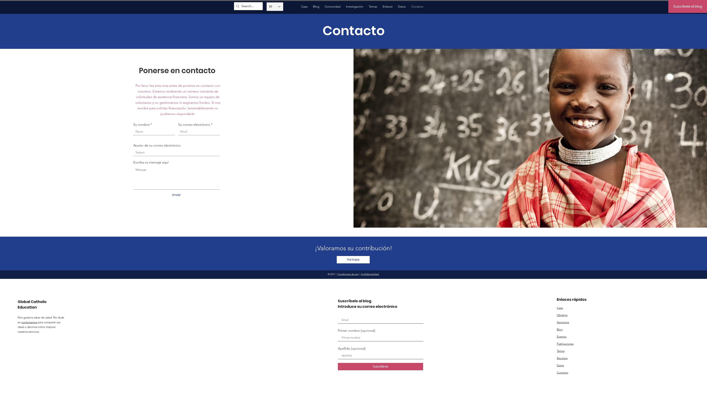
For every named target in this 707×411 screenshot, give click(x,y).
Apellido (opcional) (352, 348)
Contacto (562, 372)
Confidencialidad (370, 274)
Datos (560, 365)
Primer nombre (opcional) (356, 330)
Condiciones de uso (347, 274)
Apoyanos (563, 322)
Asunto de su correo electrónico (157, 145)
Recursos (562, 358)
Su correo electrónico (194, 124)
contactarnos (29, 322)
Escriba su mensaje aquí (150, 162)
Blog (559, 329)
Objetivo (562, 315)
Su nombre (141, 124)
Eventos (561, 336)
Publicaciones (565, 344)
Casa (560, 308)
